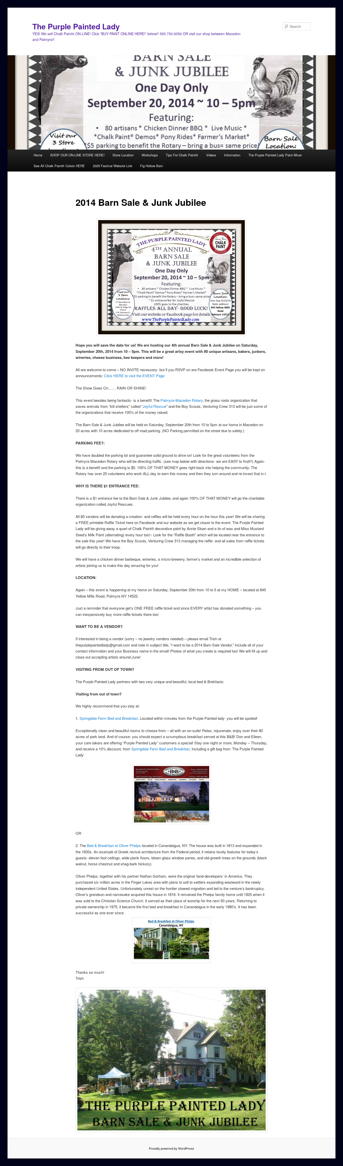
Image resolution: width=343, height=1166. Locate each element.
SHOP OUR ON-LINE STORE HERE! (77, 155)
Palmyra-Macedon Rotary (181, 400)
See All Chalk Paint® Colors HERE (59, 165)
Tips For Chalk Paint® (182, 155)
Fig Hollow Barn (151, 165)
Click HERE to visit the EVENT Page (134, 375)
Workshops (150, 155)
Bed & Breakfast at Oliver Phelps (114, 845)
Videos (211, 155)
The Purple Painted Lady (76, 26)
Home (38, 155)
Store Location (123, 155)
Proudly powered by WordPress (171, 1148)
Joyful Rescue (154, 406)
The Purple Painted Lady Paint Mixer (275, 155)
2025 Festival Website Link (112, 165)
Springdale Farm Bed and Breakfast (109, 718)
